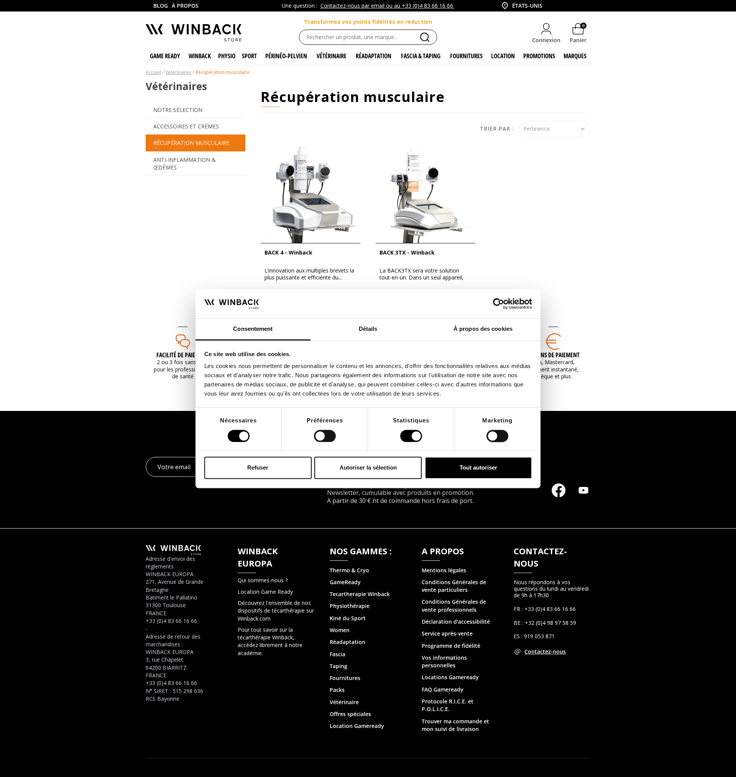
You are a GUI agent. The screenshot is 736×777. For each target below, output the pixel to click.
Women (340, 630)
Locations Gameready (450, 677)
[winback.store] (194, 32)
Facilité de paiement (182, 355)
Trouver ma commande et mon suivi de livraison (455, 725)
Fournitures (345, 678)
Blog (160, 5)
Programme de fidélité (451, 645)
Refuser (257, 468)
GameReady (345, 582)
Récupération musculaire (191, 142)
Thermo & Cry (348, 570)
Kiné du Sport (348, 618)
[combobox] (521, 5)
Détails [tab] (368, 329)
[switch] (325, 436)
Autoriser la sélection (368, 468)
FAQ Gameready (442, 689)
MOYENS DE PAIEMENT (553, 355)
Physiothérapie (350, 605)
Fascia (337, 654)
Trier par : (497, 128)
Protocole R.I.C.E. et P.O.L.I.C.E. (447, 705)
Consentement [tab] (253, 329)
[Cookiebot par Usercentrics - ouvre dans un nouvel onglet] (498, 303)
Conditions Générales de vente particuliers (454, 585)
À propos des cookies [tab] (483, 329)
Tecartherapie (348, 594)
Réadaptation (347, 642)
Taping (338, 666)
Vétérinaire (344, 702)
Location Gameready (357, 725)
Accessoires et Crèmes (186, 126)
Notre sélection (177, 109)
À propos (185, 5)
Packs (337, 689)
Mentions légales (444, 570)
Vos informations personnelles (444, 661)
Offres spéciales (350, 714)
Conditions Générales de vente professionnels (454, 605)
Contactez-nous (545, 651)
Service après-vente (447, 633)
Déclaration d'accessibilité (456, 621)
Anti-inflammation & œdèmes (184, 163)
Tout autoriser (478, 468)
